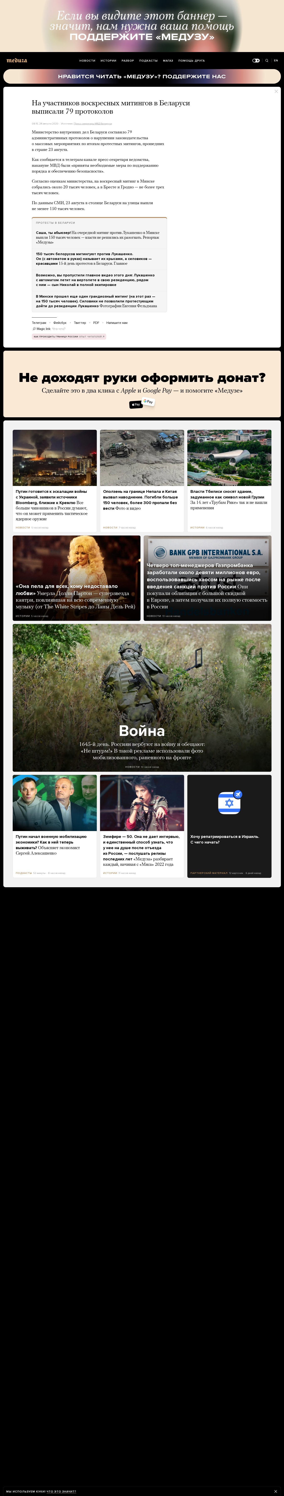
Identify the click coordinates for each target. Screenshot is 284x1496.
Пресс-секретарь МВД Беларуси (93, 123)
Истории (108, 60)
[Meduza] (16, 60)
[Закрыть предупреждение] (275, 1491)
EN (276, 60)
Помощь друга (191, 60)
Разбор (128, 60)
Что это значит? (61, 1491)
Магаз (168, 60)
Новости (87, 60)
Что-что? (58, 329)
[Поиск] (267, 60)
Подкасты (148, 60)
